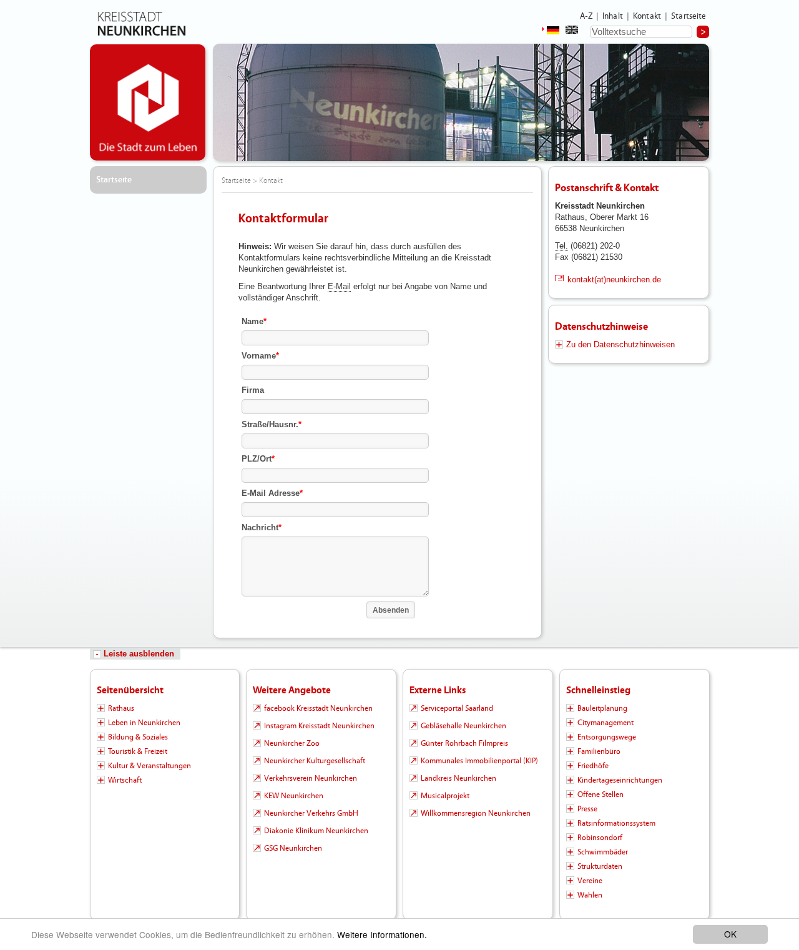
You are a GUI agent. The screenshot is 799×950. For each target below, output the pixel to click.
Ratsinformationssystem (616, 823)
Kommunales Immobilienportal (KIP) (479, 760)
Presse (587, 808)
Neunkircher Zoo (292, 743)
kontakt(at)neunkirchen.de (614, 279)
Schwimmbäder (602, 852)
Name (254, 321)
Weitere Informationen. (382, 934)
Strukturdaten (599, 866)
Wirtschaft (125, 780)
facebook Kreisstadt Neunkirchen (318, 708)
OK (730, 934)
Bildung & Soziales (138, 737)
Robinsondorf (599, 837)
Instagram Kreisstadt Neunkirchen (319, 725)
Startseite (689, 16)
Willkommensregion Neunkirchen (476, 813)
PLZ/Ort (258, 458)
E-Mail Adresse (272, 493)
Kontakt (647, 16)
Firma (253, 390)
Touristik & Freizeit (137, 751)
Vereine (589, 880)
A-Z (586, 16)
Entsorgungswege (606, 737)
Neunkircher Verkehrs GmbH (311, 813)
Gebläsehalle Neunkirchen (463, 725)
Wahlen (589, 895)
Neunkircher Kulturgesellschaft (314, 760)
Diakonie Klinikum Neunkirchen (316, 830)
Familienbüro (598, 751)
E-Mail (339, 286)
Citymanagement (605, 722)
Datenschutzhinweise (601, 326)
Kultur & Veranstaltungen (149, 765)
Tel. (561, 245)
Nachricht (262, 527)
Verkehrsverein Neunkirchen (310, 778)
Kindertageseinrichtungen (619, 780)
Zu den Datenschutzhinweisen (620, 344)
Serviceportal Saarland (457, 708)
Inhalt (612, 16)
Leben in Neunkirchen (144, 722)
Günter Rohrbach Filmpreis (464, 743)
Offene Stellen (600, 794)
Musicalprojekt (445, 795)
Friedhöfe (593, 765)
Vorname (260, 355)
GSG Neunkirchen (293, 848)
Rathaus (121, 708)
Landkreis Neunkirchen (458, 778)
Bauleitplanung (602, 708)
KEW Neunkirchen (293, 795)
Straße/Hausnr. (271, 424)
